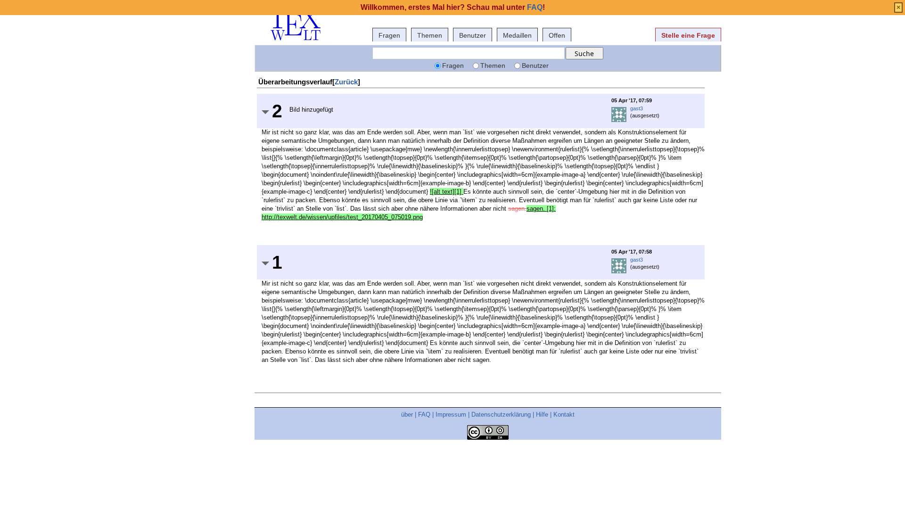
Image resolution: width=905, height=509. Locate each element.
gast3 (636, 108)
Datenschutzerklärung (501, 414)
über (407, 414)
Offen (557, 35)
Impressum (451, 414)
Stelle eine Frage (688, 35)
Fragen (389, 35)
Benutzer (472, 35)
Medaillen (517, 35)
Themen (429, 35)
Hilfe (542, 414)
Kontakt (564, 414)
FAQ (424, 414)
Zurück (346, 82)
